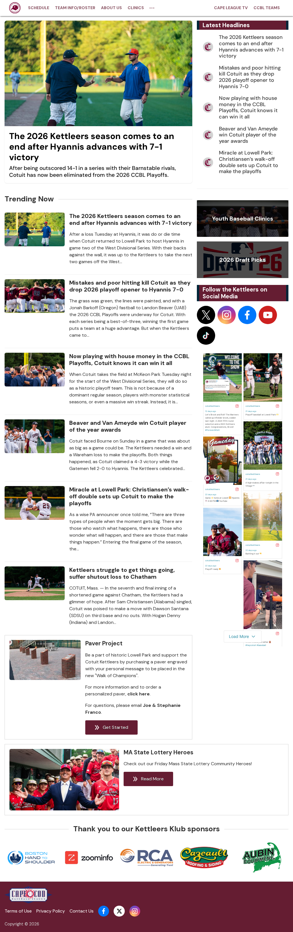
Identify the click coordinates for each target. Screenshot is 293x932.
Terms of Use (18, 911)
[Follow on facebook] (247, 315)
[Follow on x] (206, 315)
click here (138, 694)
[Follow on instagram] (226, 315)
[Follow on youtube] (268, 315)
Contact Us (82, 911)
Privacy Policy (50, 911)
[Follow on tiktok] (206, 335)
